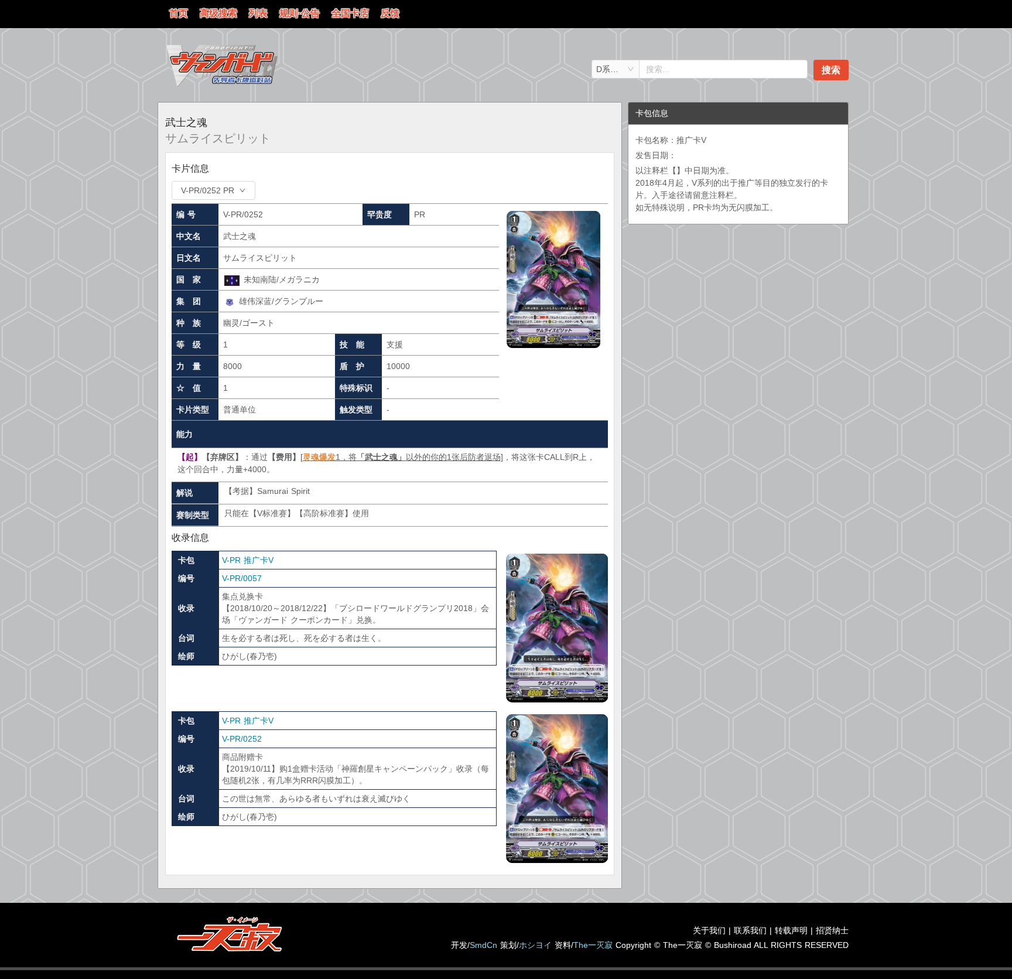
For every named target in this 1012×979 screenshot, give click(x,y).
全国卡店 (350, 13)
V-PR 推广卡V (247, 560)
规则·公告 (299, 13)
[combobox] (616, 69)
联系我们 (750, 930)
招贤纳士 (832, 930)
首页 (178, 13)
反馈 (390, 13)
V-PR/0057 (242, 578)
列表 (258, 13)
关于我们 (709, 930)
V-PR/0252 (242, 738)
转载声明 (791, 930)
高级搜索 (218, 13)
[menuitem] (178, 14)
